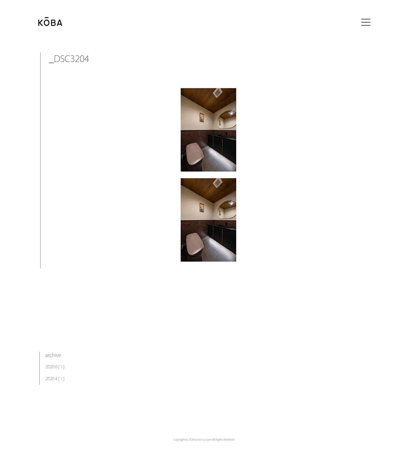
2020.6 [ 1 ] (55, 367)
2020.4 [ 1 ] (55, 379)
